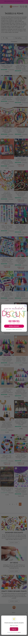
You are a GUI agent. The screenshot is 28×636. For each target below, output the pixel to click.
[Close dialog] (25, 306)
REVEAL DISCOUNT (14, 326)
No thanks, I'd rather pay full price (14, 329)
